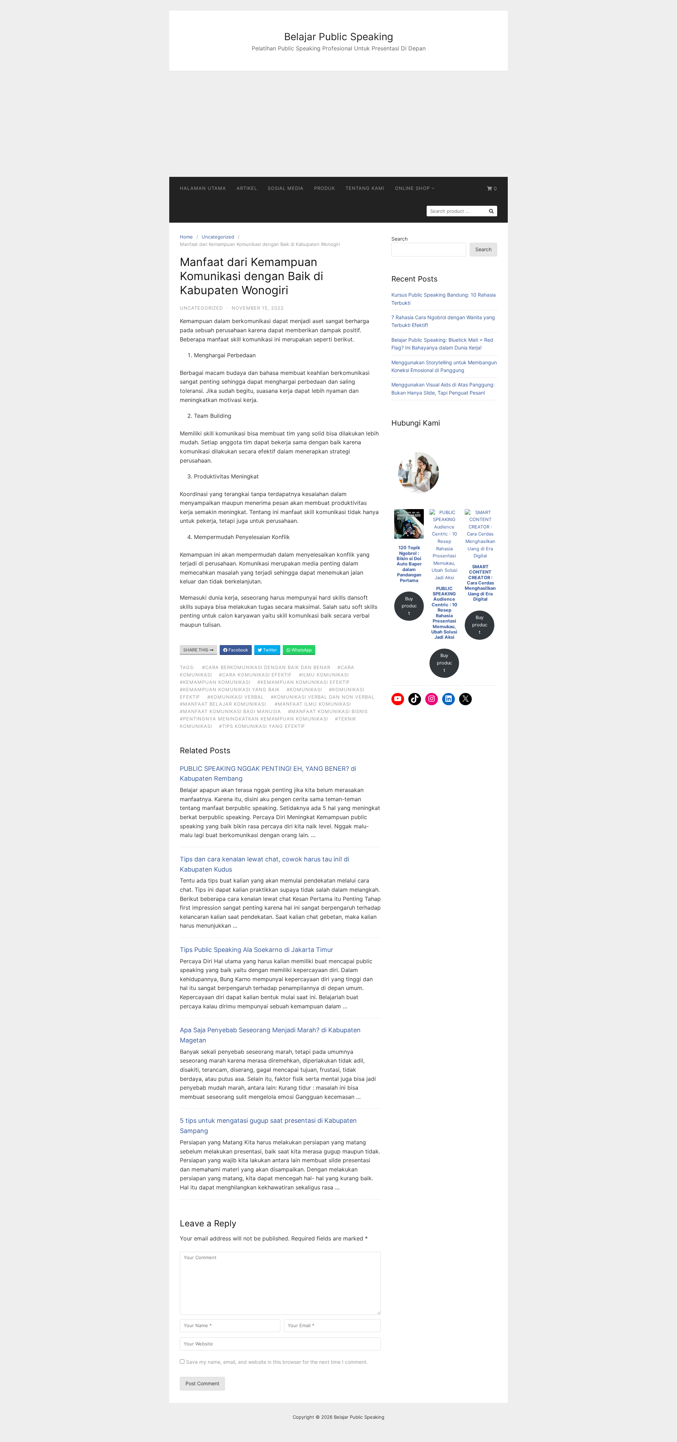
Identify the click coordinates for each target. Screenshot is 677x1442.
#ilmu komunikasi (324, 674)
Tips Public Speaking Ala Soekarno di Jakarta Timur (256, 949)
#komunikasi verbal (235, 697)
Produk (324, 188)
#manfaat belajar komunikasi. (224, 704)
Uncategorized (218, 237)
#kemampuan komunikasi (215, 682)
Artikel (247, 188)
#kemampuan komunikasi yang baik (230, 689)
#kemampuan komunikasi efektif (303, 682)
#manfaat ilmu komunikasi (313, 704)
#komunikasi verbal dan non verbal (322, 697)
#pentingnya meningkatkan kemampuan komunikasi (254, 719)
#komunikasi (304, 689)
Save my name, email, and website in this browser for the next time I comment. (277, 1362)
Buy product (409, 606)
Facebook (237, 649)
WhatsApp (301, 649)
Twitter (269, 649)
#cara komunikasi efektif (255, 674)
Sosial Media (286, 188)
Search (399, 239)
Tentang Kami (365, 188)
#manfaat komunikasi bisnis (328, 711)
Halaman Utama (203, 188)
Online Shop (412, 188)
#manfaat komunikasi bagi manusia (230, 711)
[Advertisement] (338, 124)
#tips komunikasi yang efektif (262, 726)
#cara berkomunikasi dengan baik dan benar (266, 667)
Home (186, 237)
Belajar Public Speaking (338, 37)
